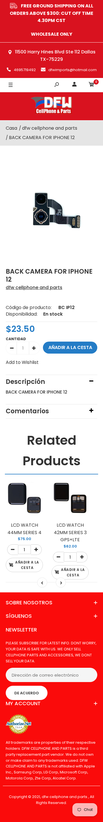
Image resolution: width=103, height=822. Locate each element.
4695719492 (25, 70)
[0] (91, 85)
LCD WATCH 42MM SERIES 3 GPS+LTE (70, 532)
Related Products (52, 450)
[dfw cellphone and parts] (51, 106)
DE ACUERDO (26, 693)
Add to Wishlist (22, 362)
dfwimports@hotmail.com (72, 70)
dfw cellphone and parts (34, 287)
